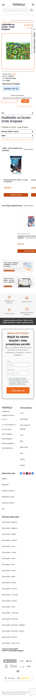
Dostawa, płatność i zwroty (10, 132)
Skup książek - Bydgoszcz (10, 528)
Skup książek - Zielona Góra (10, 643)
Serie (21, 453)
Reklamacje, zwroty (8, 497)
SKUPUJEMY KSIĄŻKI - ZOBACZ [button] (34, 42)
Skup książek (24, 419)
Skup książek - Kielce (8, 546)
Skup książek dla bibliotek (25, 427)
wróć (3, 20)
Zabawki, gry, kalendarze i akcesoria (20, 20)
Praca (22, 435)
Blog (21, 441)
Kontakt (22, 465)
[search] (31, 10)
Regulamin (5, 485)
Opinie (3, 136)
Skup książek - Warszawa (10, 619)
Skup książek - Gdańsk (9, 534)
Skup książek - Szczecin (9, 601)
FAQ (3, 509)
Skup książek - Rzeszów (9, 589)
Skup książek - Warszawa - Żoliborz (13, 631)
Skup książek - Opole (8, 576)
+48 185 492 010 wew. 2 (16, 650)
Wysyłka (4, 478)
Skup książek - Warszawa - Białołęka (13, 625)
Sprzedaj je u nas (9, 88)
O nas (22, 413)
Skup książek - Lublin (8, 558)
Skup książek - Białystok (9, 522)
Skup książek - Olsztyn (9, 570)
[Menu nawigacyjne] (3, 4)
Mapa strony (24, 447)
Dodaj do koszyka (16, 195)
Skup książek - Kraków (9, 552)
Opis (2, 113)
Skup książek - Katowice (9, 540)
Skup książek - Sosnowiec (10, 595)
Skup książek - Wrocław (9, 637)
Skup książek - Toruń (8, 607)
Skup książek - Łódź (8, 564)
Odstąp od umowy (8, 503)
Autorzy (22, 459)
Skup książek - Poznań (9, 582)
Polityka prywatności (8, 491)
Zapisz (25, 101)
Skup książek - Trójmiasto (10, 613)
